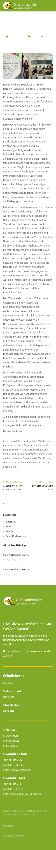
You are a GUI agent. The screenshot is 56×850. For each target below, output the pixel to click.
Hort (8, 526)
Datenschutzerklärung (14, 835)
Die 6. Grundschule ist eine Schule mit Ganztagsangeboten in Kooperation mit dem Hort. (26, 640)
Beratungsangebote (42, 488)
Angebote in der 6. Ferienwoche (13, 488)
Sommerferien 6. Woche (16, 554)
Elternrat (11, 521)
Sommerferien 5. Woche (16, 569)
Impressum (8, 826)
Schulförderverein (16, 536)
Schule (35, 36)
